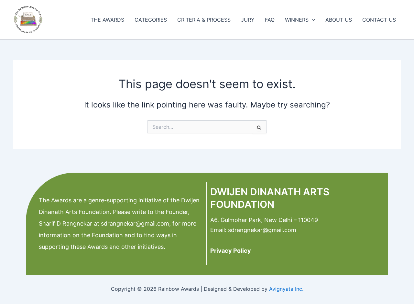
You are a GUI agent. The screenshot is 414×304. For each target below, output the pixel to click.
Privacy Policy (230, 250)
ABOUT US (338, 19)
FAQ (270, 19)
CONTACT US (379, 19)
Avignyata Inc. (286, 289)
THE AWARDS (107, 19)
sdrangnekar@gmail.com (134, 223)
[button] (312, 20)
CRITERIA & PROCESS (204, 19)
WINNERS (297, 19)
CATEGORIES (151, 19)
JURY (248, 19)
